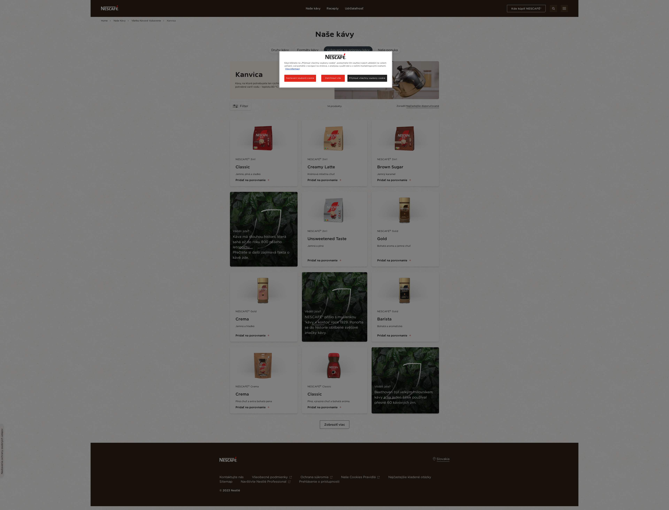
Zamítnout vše (333, 78)
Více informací (292, 69)
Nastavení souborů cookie (300, 78)
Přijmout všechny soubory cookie (367, 78)
